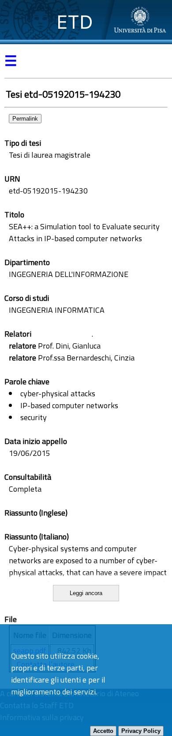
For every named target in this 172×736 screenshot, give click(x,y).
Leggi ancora (86, 593)
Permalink (25, 118)
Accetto (103, 731)
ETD (74, 22)
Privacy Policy (141, 731)
